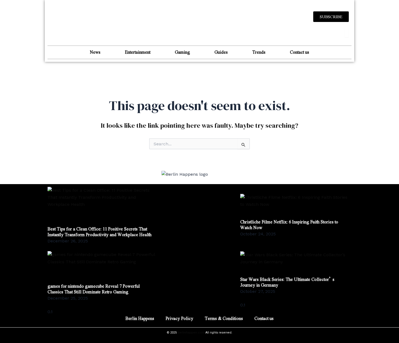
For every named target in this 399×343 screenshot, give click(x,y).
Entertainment (137, 52)
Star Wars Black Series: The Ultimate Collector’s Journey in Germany (287, 282)
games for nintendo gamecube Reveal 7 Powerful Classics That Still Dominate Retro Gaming (93, 288)
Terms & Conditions (224, 318)
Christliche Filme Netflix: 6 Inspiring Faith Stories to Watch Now (289, 224)
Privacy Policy (179, 318)
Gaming (182, 52)
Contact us (299, 52)
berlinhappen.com (191, 332)
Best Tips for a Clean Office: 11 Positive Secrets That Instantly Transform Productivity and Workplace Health (99, 231)
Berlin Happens (139, 318)
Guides (221, 52)
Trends (258, 52)
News (95, 52)
